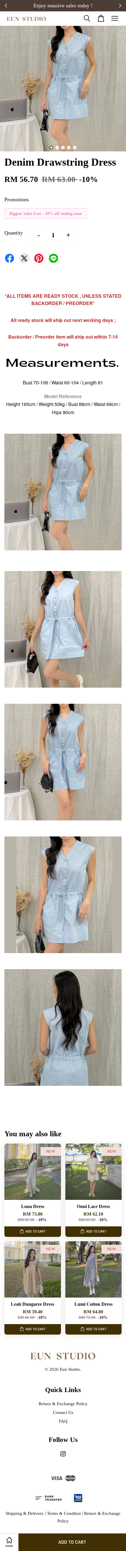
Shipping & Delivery (25, 1513)
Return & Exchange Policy (63, 1403)
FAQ (63, 1421)
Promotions (16, 199)
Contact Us (63, 1412)
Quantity (13, 233)
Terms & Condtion (64, 1513)
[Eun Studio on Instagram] (63, 1456)
